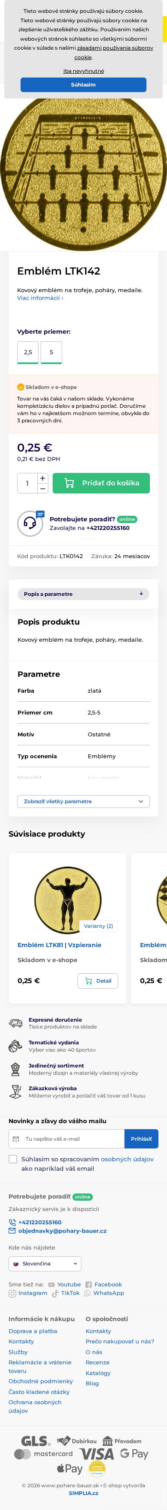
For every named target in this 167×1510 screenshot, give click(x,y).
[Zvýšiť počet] (43, 478)
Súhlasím (83, 84)
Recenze (98, 1362)
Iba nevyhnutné (83, 71)
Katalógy (98, 1372)
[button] (83, 801)
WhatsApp (108, 1292)
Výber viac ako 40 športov (62, 1050)
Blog (92, 1383)
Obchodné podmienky (41, 1381)
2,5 (28, 352)
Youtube (69, 1284)
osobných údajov (127, 1159)
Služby (18, 1352)
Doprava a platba (33, 1331)
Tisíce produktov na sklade (63, 1026)
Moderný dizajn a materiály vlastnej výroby (83, 1073)
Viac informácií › (40, 297)
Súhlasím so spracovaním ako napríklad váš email (87, 1163)
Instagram (33, 1292)
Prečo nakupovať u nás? (120, 1341)
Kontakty (21, 1341)
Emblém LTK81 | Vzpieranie (59, 945)
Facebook (108, 1284)
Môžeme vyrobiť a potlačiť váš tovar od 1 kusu (87, 1095)
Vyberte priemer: (44, 331)
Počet (28, 483)
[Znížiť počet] (43, 488)
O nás (94, 1352)
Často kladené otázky (39, 1391)
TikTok (70, 1292)
